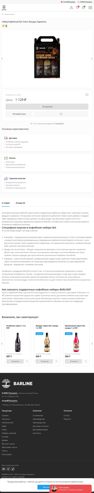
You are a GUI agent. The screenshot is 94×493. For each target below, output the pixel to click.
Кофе (4, 426)
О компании (38, 415)
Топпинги (6, 419)
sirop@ (69, 2)
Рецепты (67, 419)
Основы (5, 437)
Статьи (67, 415)
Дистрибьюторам (40, 429)
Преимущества (39, 422)
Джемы (5, 440)
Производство (39, 419)
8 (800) (86, 2)
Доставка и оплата (40, 426)
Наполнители (7, 422)
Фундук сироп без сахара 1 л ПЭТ (47, 327)
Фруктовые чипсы (9, 447)
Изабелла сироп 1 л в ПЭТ (16, 327)
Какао (4, 429)
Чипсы (4, 451)
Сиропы (5, 415)
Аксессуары (7, 454)
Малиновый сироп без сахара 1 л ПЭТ (75, 327)
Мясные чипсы (8, 444)
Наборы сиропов (9, 433)
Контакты (37, 433)
